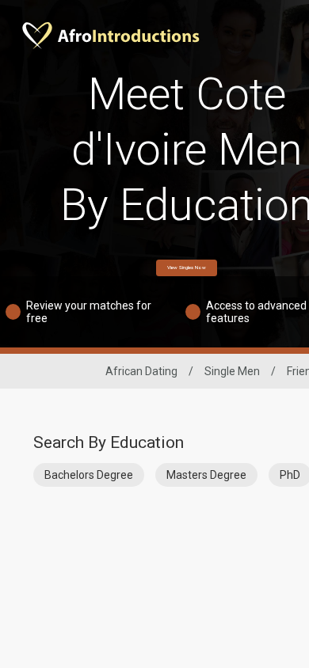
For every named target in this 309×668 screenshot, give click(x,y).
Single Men (232, 371)
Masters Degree (206, 475)
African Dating (141, 371)
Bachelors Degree (88, 475)
